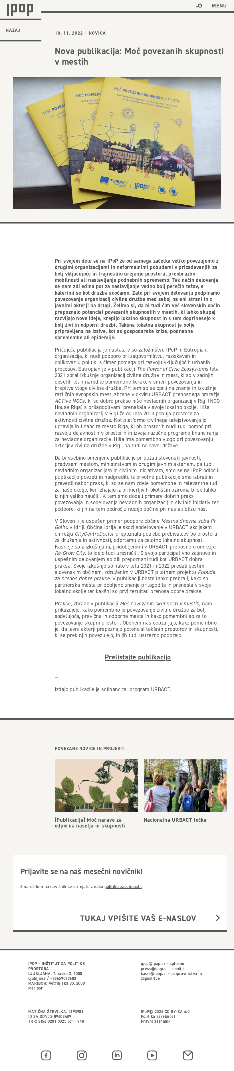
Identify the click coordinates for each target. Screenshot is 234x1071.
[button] (198, 5)
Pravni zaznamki (156, 1021)
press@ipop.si (154, 968)
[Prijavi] (218, 918)
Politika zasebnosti (159, 1016)
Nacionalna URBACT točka (175, 819)
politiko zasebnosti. (123, 886)
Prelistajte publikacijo (138, 657)
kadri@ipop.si (154, 973)
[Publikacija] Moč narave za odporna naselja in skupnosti (90, 822)
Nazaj (13, 30)
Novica (97, 33)
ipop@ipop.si (153, 963)
